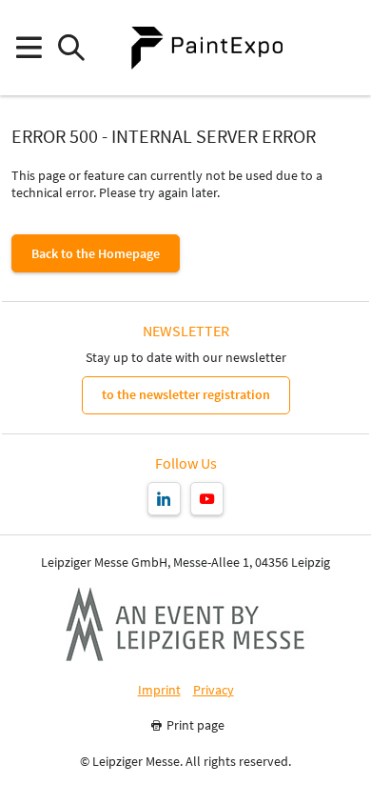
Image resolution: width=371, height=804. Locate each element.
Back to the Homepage (95, 253)
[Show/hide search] (71, 48)
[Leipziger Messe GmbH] (185, 624)
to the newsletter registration (186, 394)
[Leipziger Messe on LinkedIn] (164, 498)
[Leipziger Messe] (343, 48)
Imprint (159, 690)
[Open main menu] (28, 48)
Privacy (213, 690)
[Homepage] (206, 47)
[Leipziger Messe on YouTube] (207, 498)
